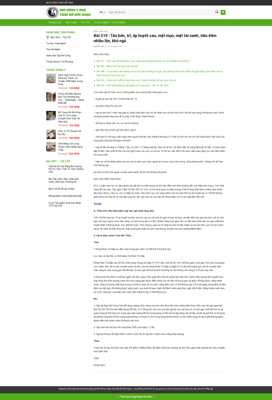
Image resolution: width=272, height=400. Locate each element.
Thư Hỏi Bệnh (53, 49)
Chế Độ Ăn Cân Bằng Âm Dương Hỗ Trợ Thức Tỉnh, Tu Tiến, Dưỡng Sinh (66, 169)
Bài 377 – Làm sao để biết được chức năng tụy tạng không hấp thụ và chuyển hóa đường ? (143, 61)
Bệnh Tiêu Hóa (101, 31)
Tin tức (85, 22)
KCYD (119, 46)
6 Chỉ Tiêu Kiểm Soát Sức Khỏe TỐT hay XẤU (65, 204)
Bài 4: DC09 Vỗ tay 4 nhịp (61, 189)
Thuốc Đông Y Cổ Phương (109, 22)
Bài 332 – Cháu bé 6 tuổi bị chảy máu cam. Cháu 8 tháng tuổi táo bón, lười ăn (136, 80)
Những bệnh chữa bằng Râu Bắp (65, 196)
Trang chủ (55, 22)
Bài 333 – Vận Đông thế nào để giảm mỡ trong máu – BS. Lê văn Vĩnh (132, 85)
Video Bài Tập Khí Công (58, 55)
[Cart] (223, 12)
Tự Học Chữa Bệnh (56, 43)
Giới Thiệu (71, 22)
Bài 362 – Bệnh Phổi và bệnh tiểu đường (117, 66)
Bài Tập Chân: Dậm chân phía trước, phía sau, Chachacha (64, 180)
